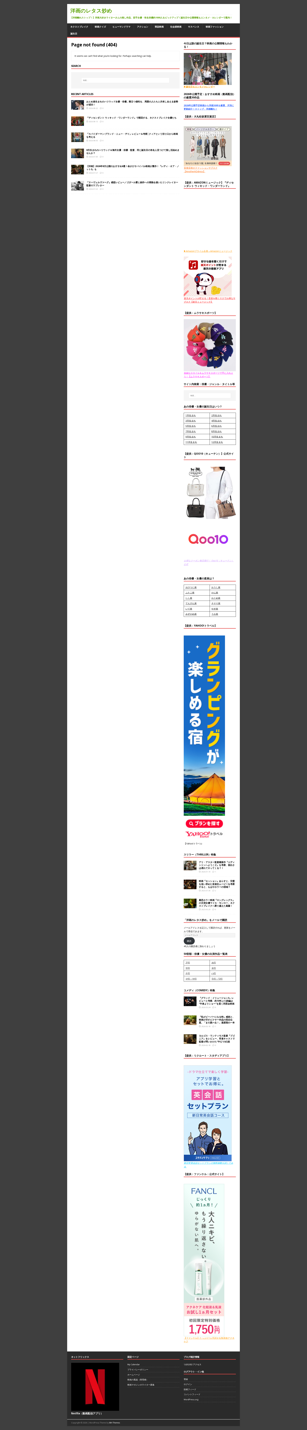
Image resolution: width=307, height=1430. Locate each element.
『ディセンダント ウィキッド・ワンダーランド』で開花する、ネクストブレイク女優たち (131, 117)
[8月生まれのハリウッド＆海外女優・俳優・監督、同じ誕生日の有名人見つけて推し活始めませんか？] (77, 156)
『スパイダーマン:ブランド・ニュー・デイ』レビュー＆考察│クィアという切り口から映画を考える (132, 135)
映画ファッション (215, 26)
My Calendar (133, 1364)
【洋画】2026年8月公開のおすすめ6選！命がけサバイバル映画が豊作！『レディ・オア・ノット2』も (132, 168)
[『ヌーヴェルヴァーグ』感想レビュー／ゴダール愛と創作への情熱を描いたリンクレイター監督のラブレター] (77, 188)
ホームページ (133, 1374)
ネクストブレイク (79, 26)
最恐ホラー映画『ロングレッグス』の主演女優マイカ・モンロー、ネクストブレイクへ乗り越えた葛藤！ (217, 902)
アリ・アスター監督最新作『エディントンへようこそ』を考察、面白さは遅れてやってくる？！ (217, 865)
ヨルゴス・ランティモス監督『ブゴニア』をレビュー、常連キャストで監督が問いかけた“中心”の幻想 (217, 1038)
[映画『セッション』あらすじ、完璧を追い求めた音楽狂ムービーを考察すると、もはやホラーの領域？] (190, 887)
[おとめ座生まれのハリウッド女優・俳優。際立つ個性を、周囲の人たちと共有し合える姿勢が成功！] (77, 107)
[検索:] (125, 80)
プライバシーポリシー (137, 1369)
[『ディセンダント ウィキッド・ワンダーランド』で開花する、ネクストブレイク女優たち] (77, 124)
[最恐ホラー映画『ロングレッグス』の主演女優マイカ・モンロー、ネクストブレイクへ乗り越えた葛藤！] (190, 906)
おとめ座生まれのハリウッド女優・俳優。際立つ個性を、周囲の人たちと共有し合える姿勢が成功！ (132, 103)
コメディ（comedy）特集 (199, 990)
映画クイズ (100, 26)
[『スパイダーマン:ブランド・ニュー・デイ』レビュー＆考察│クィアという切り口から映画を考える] (77, 140)
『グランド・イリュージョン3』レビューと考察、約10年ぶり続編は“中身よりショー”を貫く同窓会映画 (216, 1000)
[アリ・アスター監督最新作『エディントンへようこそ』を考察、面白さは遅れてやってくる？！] (190, 868)
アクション (142, 26)
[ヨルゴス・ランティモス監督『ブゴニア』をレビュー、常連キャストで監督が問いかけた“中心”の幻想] (190, 1042)
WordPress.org (191, 1399)
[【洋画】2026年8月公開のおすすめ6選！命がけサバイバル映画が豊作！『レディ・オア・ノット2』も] (77, 172)
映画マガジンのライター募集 (140, 1384)
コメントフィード (192, 1394)
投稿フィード (190, 1389)
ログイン (188, 1384)
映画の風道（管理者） (137, 1379)
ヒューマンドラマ (121, 26)
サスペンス (193, 26)
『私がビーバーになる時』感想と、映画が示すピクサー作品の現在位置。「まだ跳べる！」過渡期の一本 (217, 1019)
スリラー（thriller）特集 (200, 854)
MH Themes (114, 1422)
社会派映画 (175, 26)
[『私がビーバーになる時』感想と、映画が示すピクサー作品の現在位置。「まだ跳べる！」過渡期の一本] (190, 1023)
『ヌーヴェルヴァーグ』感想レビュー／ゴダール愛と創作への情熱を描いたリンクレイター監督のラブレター (132, 184)
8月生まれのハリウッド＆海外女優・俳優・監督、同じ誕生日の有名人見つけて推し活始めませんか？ (132, 151)
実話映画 (159, 26)
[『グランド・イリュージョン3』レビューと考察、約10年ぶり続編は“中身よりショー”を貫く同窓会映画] (190, 1004)
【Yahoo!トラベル (193, 843)
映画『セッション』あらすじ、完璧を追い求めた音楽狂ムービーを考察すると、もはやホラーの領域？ (217, 883)
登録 (186, 1379)
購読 (189, 940)
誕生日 (74, 33)
